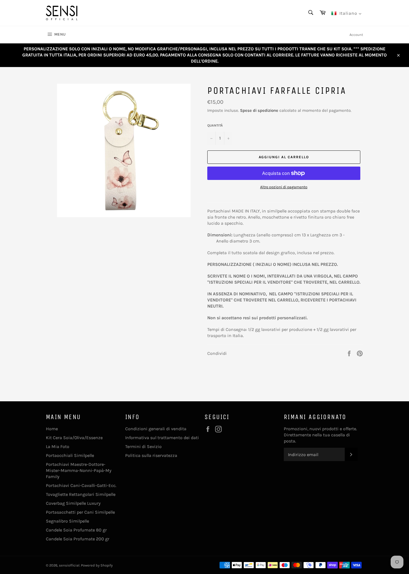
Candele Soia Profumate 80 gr (76, 530)
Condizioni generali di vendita (155, 428)
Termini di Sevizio (143, 446)
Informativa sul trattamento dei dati (162, 437)
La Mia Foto (57, 446)
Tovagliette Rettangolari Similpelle (80, 494)
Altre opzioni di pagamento (283, 187)
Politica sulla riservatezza (151, 455)
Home (52, 428)
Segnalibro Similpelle (67, 521)
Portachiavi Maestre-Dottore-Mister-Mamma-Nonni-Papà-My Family (78, 470)
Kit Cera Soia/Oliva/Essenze (74, 437)
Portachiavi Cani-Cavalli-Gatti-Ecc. (81, 485)
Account (356, 35)
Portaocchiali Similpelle (70, 455)
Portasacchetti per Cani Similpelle (80, 512)
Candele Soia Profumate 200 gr (77, 538)
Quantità (215, 125)
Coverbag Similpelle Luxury (73, 503)
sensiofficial (69, 565)
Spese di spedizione (259, 110)
